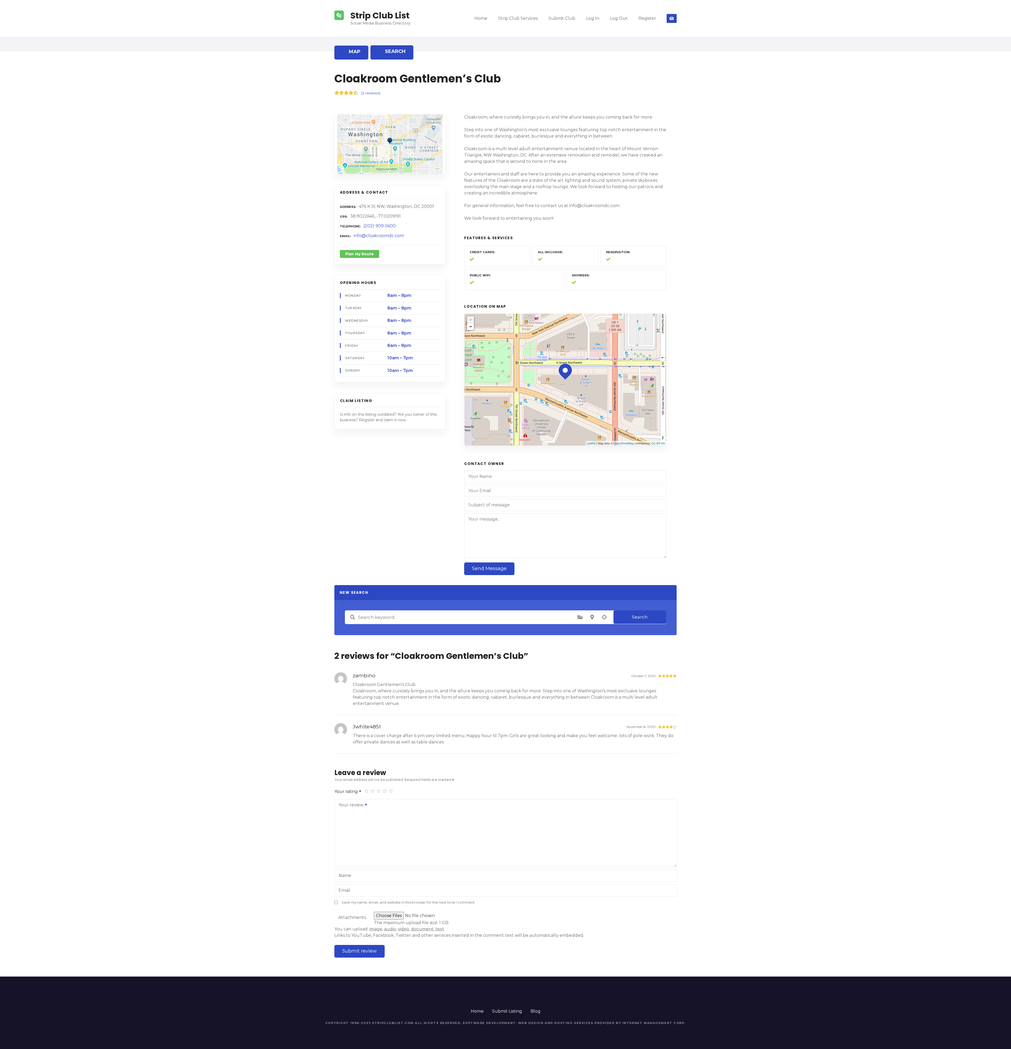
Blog (536, 1011)
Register (647, 18)
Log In (592, 18)
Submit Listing (507, 1011)
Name (345, 875)
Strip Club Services (518, 18)
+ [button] (470, 319)
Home (480, 18)
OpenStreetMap (623, 443)
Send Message (489, 568)
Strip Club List (379, 15)
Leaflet (591, 443)
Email (344, 890)
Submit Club (561, 18)
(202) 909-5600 (379, 225)
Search (640, 617)
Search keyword (352, 617)
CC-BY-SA (658, 443)
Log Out (619, 18)
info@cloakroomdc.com (379, 235)
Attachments (352, 917)
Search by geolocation (604, 617)
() (370, 93)
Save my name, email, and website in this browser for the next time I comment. (408, 902)
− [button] (470, 326)
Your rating (346, 791)
